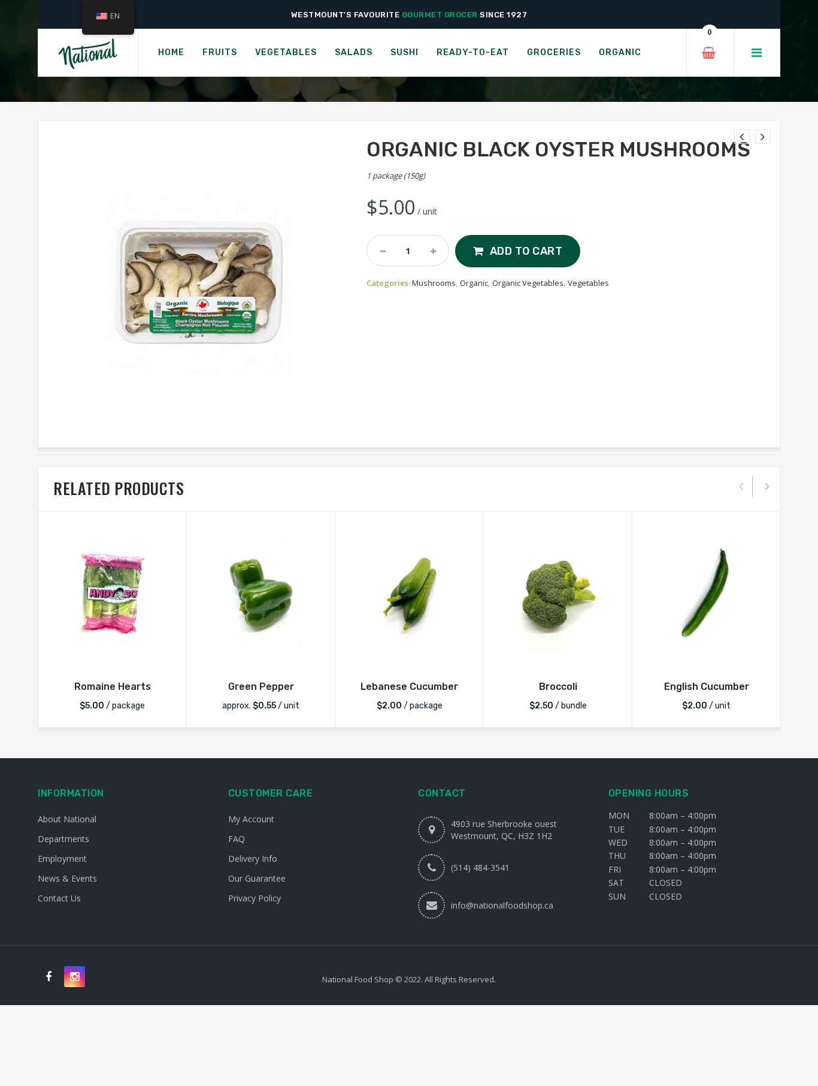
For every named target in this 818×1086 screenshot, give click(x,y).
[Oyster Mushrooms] (742, 136)
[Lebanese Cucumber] (409, 594)
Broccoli (558, 686)
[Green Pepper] (261, 594)
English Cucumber (706, 686)
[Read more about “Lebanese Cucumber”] (410, 656)
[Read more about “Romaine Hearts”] (113, 656)
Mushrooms (434, 282)
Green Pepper (261, 686)
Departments (63, 838)
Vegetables (588, 282)
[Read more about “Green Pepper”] (261, 656)
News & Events (67, 878)
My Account (251, 819)
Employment (62, 858)
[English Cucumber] (706, 594)
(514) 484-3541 (480, 867)
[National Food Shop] (88, 53)
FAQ (236, 838)
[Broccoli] (558, 594)
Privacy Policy (254, 898)
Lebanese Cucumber (409, 686)
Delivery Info (252, 858)
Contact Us (59, 898)
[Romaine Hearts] (112, 594)
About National (67, 819)
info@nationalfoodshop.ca (502, 905)
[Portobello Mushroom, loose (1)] (763, 136)
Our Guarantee (257, 878)
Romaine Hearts (112, 686)
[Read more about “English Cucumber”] (707, 656)
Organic (474, 282)
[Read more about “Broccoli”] (558, 656)
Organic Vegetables (527, 282)
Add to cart (526, 251)
